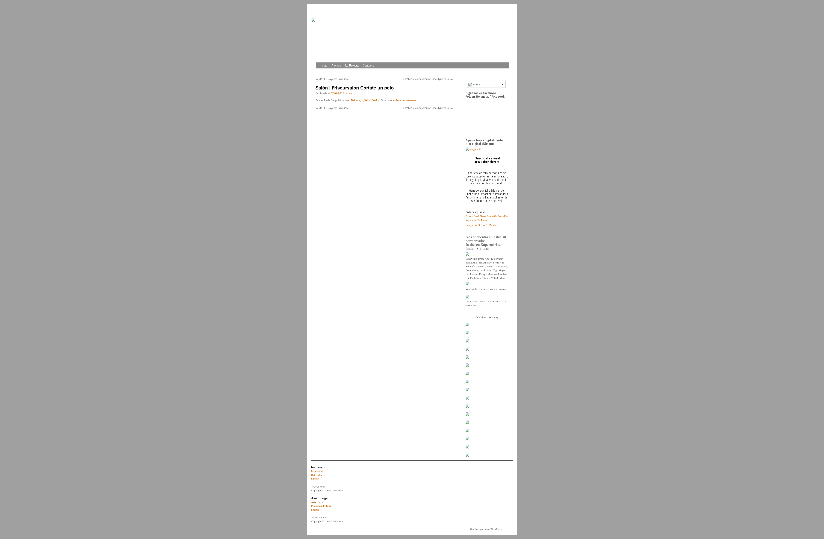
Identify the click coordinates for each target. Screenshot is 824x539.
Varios (376, 100)
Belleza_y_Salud (361, 100)
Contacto (368, 65)
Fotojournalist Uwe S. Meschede (482, 225)
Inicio (324, 65)
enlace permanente (404, 100)
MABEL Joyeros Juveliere (332, 79)
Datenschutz (317, 475)
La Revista (352, 65)
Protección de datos (321, 505)
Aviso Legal (317, 502)
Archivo (336, 65)
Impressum (317, 471)
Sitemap (315, 478)
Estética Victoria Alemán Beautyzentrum (428, 79)
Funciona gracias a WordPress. (486, 529)
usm (351, 93)
